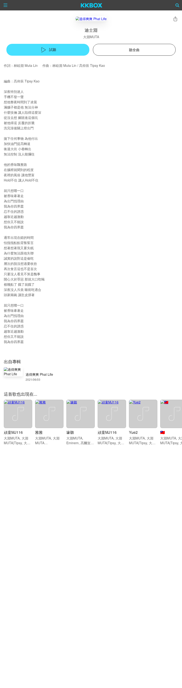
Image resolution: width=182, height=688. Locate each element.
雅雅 (39, 432)
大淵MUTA (91, 36)
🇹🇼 (162, 432)
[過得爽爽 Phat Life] (91, 18)
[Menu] (5, 5)
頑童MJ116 (13, 432)
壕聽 (70, 432)
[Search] (177, 5)
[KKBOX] (91, 5)
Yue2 (133, 432)
